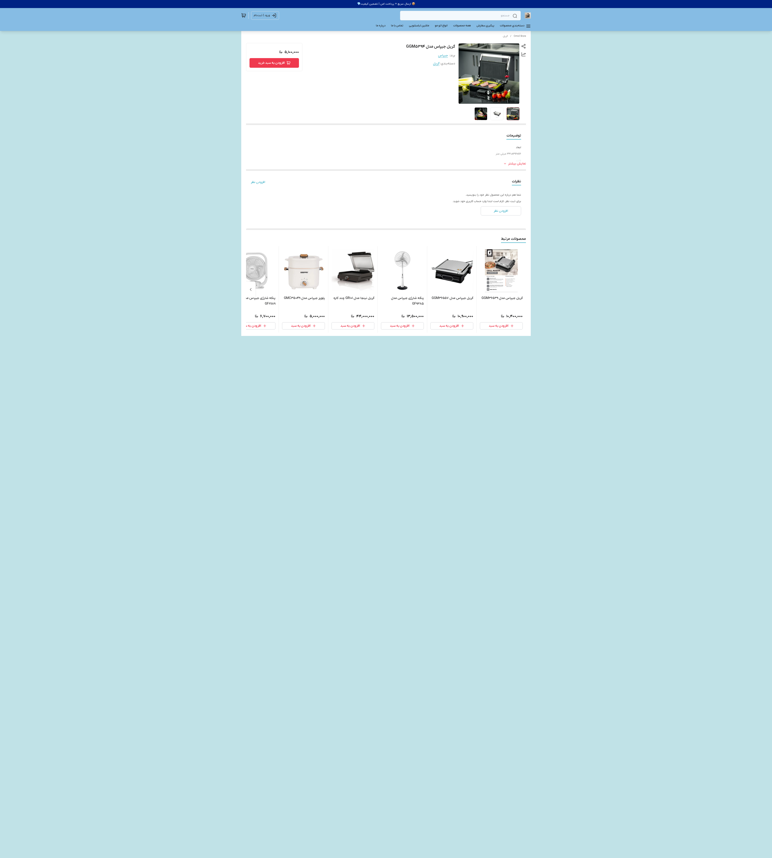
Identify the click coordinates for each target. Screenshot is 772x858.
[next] (251, 289)
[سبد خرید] (243, 15)
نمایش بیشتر (517, 164)
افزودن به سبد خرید (271, 63)
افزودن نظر (258, 182)
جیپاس (443, 55)
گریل (505, 36)
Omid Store (520, 36)
